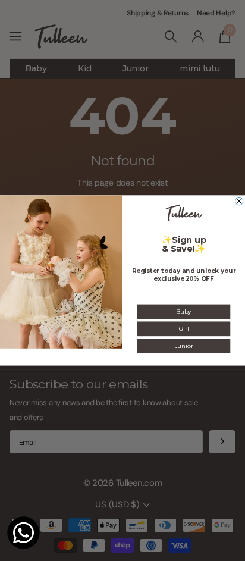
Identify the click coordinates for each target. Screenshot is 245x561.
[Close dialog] (239, 201)
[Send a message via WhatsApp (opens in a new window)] (23, 532)
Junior (184, 345)
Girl (184, 329)
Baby (183, 311)
